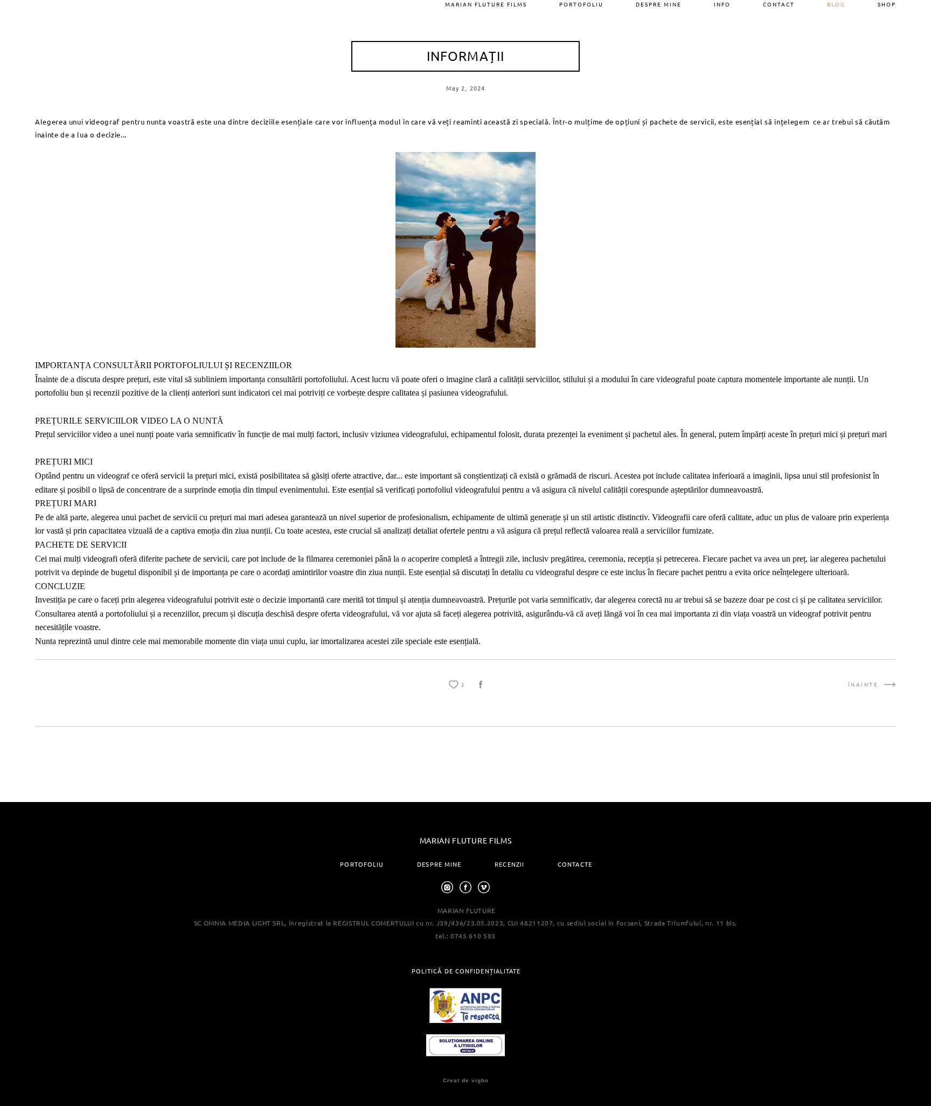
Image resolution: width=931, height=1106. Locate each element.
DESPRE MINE (659, 4)
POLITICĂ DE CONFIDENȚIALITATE (466, 970)
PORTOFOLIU (581, 4)
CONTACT (779, 4)
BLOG (836, 4)
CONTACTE (575, 864)
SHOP (887, 4)
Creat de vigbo (466, 1080)
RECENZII (509, 864)
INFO (722, 4)
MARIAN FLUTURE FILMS (486, 4)
